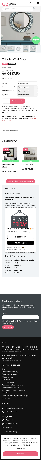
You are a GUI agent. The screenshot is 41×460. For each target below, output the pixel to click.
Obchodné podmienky (10, 371)
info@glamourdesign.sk (14, 408)
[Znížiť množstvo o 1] (8, 102)
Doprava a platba (8, 382)
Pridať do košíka (17, 101)
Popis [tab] (7, 188)
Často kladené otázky (10, 374)
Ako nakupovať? (8, 377)
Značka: (6, 67)
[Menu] (38, 3)
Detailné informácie (9, 131)
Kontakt (5, 393)
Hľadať (35, 10)
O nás (4, 369)
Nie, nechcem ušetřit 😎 (15, 247)
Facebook (9, 420)
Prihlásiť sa (8, 327)
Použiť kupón (21, 243)
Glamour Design (12, 432)
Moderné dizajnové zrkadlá (24, 260)
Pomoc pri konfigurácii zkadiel (12, 385)
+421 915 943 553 (12, 412)
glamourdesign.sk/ (12, 423)
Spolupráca (6, 398)
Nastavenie (20, 449)
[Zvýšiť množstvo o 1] (8, 100)
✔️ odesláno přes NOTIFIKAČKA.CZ (16, 249)
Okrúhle (17, 273)
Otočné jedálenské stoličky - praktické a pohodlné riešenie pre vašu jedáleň (20, 348)
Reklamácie (6, 379)
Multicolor (17, 265)
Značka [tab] (13, 188)
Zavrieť (18, 137)
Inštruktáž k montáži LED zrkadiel (14, 390)
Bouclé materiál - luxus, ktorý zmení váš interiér (19, 357)
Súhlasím (20, 454)
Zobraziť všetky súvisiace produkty (20, 181)
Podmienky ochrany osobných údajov (15, 395)
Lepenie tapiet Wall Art (10, 388)
